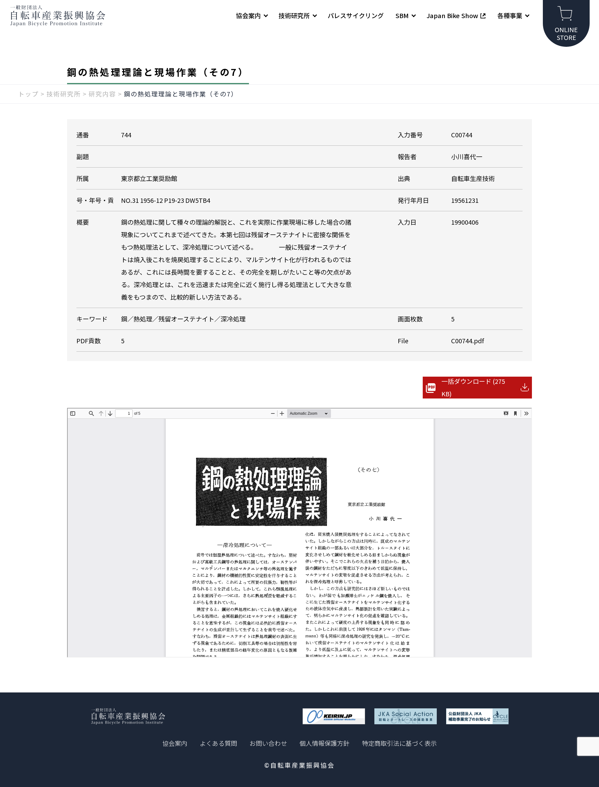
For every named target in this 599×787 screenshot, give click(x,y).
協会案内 (174, 743)
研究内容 (102, 93)
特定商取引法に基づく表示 (399, 743)
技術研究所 (63, 93)
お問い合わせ (268, 743)
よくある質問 (218, 743)
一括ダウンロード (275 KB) (473, 387)
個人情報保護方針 (324, 743)
